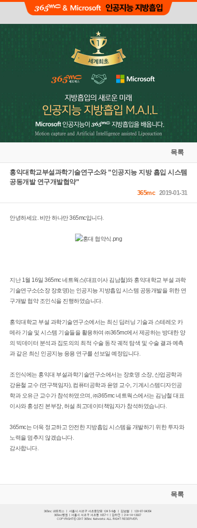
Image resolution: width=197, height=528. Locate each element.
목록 (177, 152)
